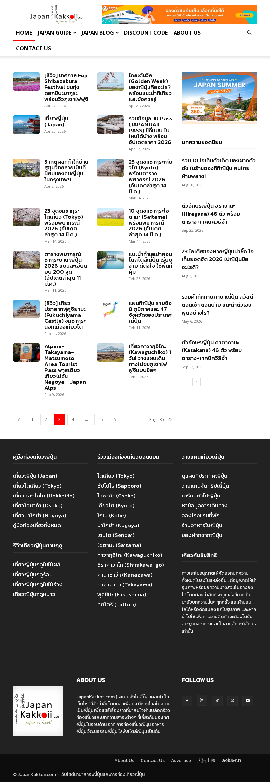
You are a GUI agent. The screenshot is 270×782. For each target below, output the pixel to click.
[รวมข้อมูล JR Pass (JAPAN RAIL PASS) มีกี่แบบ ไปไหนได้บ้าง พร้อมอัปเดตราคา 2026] (110, 124)
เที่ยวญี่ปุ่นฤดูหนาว (34, 594)
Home (24, 32)
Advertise (181, 760)
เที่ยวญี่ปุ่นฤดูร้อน (33, 574)
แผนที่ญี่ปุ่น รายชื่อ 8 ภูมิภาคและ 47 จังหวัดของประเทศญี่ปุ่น (150, 312)
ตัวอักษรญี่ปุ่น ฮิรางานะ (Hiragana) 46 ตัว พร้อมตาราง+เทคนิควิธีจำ (211, 213)
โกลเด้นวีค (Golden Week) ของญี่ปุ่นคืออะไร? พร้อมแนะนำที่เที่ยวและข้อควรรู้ (150, 87)
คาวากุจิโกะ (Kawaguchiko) (129, 555)
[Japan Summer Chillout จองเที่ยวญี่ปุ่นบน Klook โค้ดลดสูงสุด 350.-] (219, 98)
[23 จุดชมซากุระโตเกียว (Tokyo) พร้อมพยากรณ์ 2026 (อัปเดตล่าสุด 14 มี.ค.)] (26, 217)
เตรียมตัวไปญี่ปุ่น (201, 495)
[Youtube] (247, 701)
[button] (249, 32)
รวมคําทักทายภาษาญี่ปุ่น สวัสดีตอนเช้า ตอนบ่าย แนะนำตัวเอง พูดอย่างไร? (217, 304)
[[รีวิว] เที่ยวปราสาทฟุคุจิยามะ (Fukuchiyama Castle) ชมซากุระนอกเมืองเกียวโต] (26, 309)
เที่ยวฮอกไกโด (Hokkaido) (44, 495)
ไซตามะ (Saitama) (119, 545)
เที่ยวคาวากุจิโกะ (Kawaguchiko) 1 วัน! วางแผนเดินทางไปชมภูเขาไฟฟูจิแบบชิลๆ (150, 358)
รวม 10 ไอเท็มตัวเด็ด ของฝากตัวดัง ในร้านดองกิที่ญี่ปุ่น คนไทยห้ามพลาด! (219, 168)
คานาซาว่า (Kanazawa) (125, 574)
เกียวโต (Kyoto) (116, 505)
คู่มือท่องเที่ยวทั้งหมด (37, 525)
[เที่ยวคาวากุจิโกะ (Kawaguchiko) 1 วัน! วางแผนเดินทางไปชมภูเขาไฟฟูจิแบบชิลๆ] (110, 352)
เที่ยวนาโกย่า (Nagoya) (39, 515)
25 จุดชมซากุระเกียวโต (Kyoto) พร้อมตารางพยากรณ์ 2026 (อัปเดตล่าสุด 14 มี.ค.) (150, 176)
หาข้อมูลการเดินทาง (205, 505)
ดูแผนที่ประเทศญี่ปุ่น (204, 475)
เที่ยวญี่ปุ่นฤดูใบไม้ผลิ (36, 564)
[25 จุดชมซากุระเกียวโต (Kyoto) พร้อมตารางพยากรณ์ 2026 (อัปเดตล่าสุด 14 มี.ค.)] (110, 168)
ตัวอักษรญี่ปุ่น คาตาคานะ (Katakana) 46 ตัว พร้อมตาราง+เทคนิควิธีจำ (212, 350)
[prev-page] (18, 419)
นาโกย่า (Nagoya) (118, 525)
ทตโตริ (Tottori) (116, 604)
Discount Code (146, 32)
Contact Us (33, 48)
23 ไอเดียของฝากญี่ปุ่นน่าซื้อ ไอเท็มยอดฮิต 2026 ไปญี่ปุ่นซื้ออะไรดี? (218, 259)
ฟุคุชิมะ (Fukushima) (121, 594)
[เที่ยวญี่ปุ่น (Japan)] (26, 124)
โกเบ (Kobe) (111, 515)
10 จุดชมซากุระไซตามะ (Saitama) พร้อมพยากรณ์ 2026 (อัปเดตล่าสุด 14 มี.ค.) (149, 222)
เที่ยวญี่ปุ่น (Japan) (56, 121)
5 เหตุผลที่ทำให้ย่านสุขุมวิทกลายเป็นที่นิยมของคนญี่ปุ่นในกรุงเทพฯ (66, 170)
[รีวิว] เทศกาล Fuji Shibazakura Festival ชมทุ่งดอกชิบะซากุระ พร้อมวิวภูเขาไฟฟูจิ (66, 87)
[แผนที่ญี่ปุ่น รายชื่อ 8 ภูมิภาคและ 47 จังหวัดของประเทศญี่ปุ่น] (110, 309)
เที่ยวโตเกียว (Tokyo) (37, 485)
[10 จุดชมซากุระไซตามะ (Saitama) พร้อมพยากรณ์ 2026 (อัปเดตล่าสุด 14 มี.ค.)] (110, 217)
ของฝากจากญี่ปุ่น (202, 535)
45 (100, 419)
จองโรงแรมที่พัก (201, 515)
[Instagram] (202, 700)
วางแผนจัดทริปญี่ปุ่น (205, 485)
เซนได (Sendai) (116, 535)
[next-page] (115, 419)
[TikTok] (217, 701)
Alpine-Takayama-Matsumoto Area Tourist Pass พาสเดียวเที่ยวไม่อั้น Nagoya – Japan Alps (65, 367)
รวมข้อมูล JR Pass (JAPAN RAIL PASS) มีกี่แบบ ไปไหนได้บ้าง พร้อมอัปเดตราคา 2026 (150, 130)
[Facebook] (187, 701)
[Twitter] (232, 701)
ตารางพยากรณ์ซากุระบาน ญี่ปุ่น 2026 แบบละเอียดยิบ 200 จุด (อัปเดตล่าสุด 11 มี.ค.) (65, 269)
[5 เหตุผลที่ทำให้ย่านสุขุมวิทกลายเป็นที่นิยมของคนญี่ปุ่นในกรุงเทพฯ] (26, 168)
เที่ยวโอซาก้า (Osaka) (38, 505)
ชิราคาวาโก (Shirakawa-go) (130, 564)
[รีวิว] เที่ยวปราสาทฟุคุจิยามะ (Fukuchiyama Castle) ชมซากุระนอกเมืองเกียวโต (65, 315)
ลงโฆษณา (231, 760)
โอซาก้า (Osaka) (116, 495)
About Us (187, 32)
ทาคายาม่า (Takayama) (124, 584)
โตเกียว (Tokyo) (116, 475)
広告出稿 (206, 760)
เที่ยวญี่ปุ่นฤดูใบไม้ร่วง (38, 584)
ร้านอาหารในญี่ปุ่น (202, 525)
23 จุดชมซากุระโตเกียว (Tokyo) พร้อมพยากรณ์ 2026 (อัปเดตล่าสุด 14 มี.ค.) (63, 222)
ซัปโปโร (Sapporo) (119, 485)
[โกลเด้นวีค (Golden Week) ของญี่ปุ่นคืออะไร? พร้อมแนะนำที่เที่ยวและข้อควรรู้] (110, 81)
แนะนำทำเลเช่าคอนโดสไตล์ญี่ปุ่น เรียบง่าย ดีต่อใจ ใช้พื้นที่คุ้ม (150, 263)
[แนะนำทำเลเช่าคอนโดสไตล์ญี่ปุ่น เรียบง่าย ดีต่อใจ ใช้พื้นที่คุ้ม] (110, 260)
